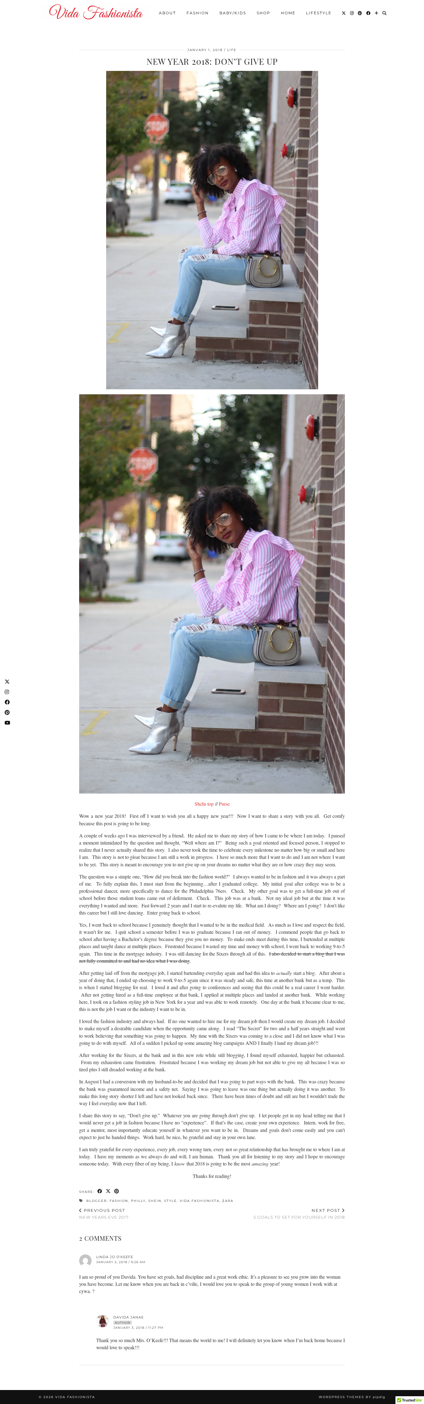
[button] (212, 594)
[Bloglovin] (377, 13)
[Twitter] (344, 13)
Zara (227, 1201)
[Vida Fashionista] (95, 12)
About (167, 13)
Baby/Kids (232, 13)
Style (170, 1201)
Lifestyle (319, 13)
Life (232, 50)
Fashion (198, 13)
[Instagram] (352, 13)
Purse (224, 803)
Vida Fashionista (199, 1201)
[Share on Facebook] (100, 1191)
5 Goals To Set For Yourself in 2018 (299, 1214)
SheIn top (204, 803)
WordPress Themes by (352, 1397)
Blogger (96, 1201)
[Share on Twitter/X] (108, 1191)
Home (288, 13)
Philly (138, 1201)
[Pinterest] (360, 13)
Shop (263, 13)
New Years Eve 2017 (104, 1214)
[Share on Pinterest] (117, 1191)
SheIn (154, 1201)
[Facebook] (368, 13)
